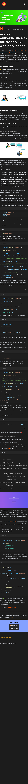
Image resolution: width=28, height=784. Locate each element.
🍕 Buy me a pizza (14, 625)
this (9, 448)
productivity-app (11, 607)
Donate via (12, 628)
